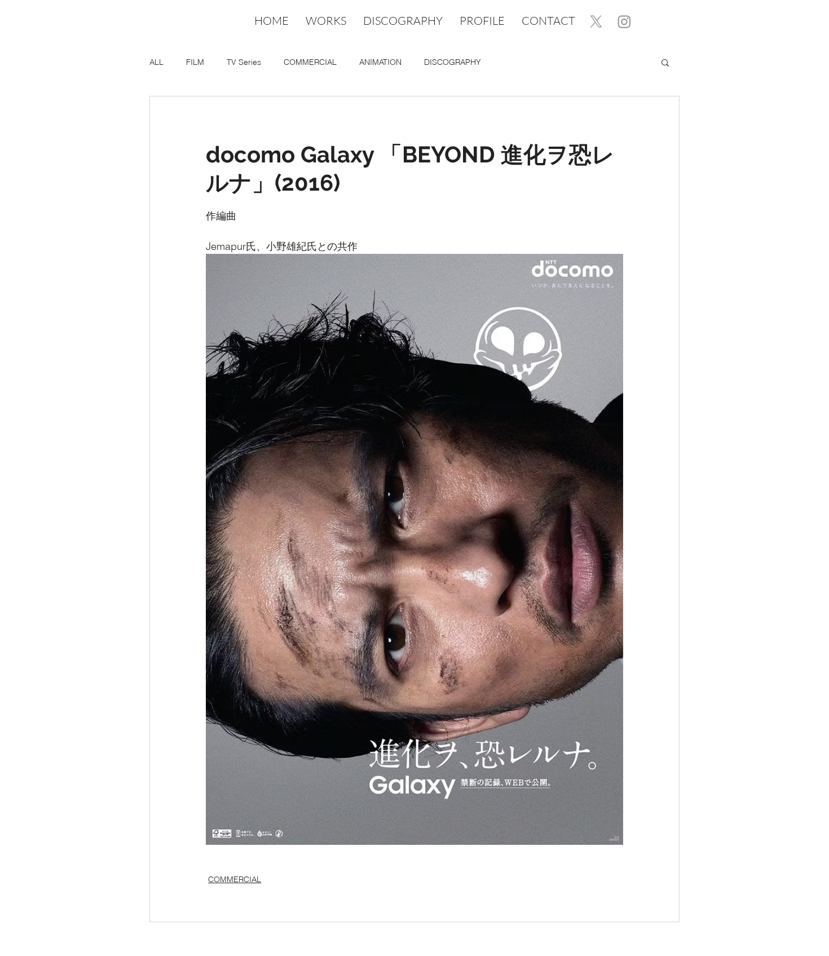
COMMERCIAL (310, 62)
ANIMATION (380, 62)
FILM (195, 62)
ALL (156, 62)
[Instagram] (624, 21)
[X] (596, 21)
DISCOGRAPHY (452, 62)
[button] (665, 62)
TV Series (244, 62)
